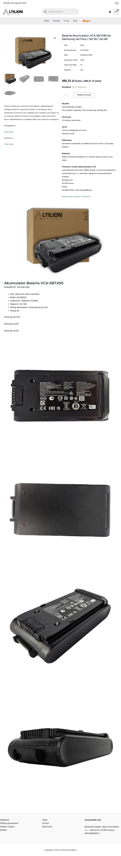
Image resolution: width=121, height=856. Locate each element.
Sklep (46, 21)
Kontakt (56, 21)
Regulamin (4, 820)
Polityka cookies (7, 827)
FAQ (75, 21)
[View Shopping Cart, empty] (116, 11)
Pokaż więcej (8, 132)
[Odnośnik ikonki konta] (110, 12)
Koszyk (45, 823)
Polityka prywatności (9, 823)
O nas (66, 21)
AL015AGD (84, 50)
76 (81, 65)
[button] (55, 38)
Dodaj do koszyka (84, 95)
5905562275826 (86, 55)
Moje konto (47, 827)
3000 (82, 60)
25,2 (82, 70)
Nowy (82, 45)
